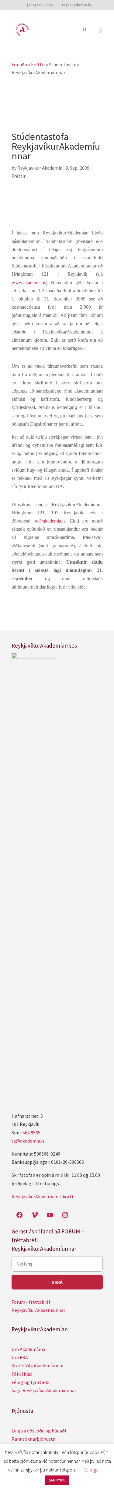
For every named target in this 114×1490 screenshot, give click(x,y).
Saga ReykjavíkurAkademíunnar (44, 1390)
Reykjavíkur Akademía (39, 168)
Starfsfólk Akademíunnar (38, 1365)
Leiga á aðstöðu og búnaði (39, 1431)
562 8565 (31, 1133)
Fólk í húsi (22, 1374)
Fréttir (19, 176)
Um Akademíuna (28, 1349)
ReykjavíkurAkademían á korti (42, 1196)
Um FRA (20, 1357)
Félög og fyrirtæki (30, 1382)
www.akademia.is (29, 282)
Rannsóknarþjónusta (33, 1439)
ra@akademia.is (28, 1141)
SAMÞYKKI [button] (57, 1480)
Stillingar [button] (92, 1470)
